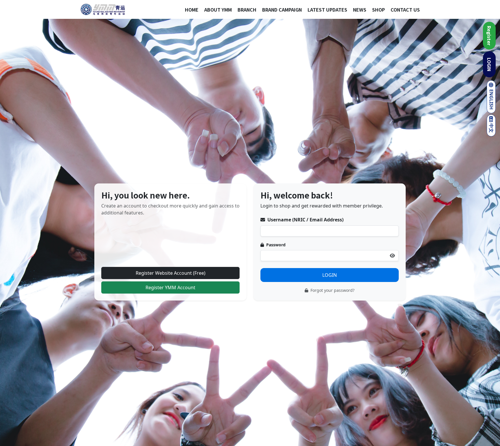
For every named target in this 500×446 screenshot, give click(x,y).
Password (275, 244)
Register (489, 35)
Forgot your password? (331, 290)
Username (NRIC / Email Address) (304, 219)
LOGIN (489, 64)
